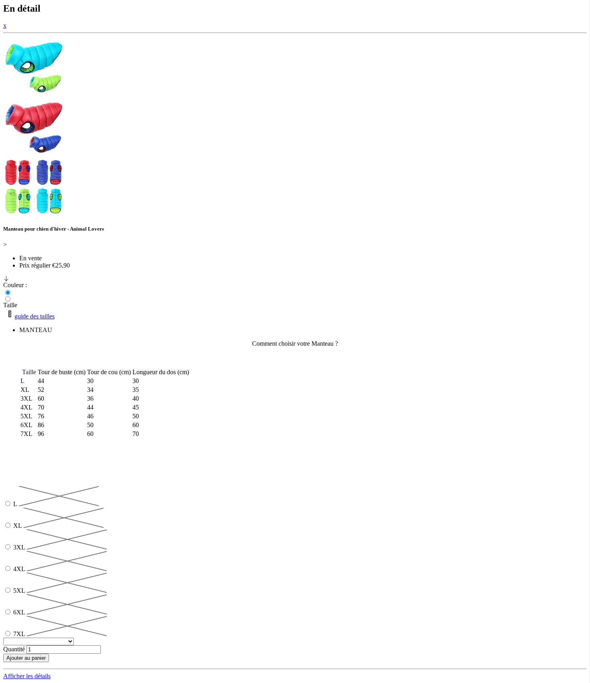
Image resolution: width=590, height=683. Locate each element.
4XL (19, 568)
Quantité (14, 649)
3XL (19, 547)
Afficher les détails (27, 676)
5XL (19, 590)
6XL (19, 612)
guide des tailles (34, 316)
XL (18, 525)
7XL (19, 633)
